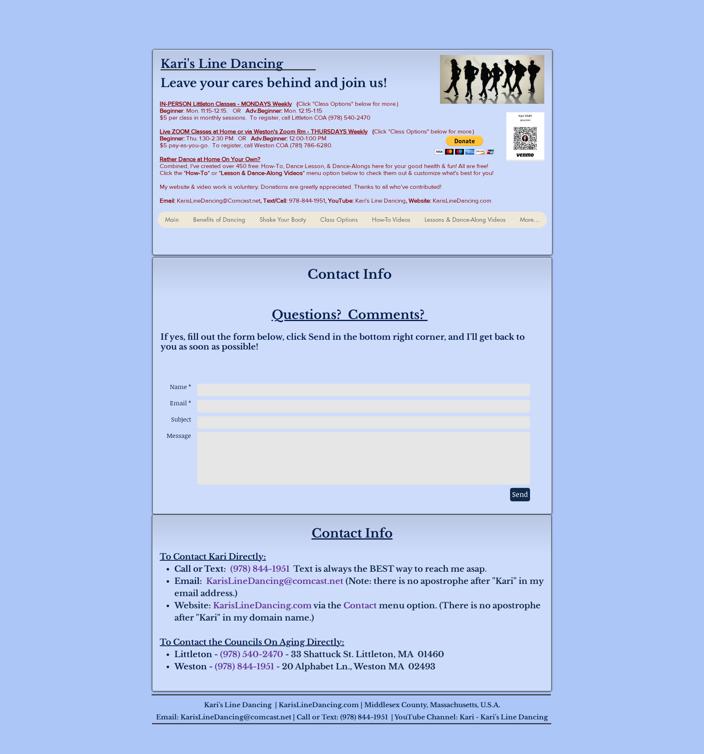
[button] (465, 145)
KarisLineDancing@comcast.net (274, 581)
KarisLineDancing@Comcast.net (218, 200)
